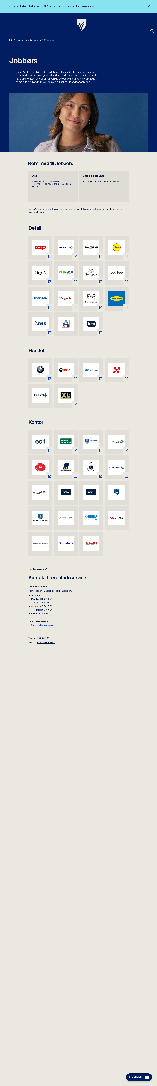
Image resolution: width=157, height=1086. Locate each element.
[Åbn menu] (152, 21)
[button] (152, 31)
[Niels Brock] (81, 25)
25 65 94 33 (43, 638)
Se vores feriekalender (42, 625)
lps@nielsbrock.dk (46, 643)
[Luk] (148, 6)
